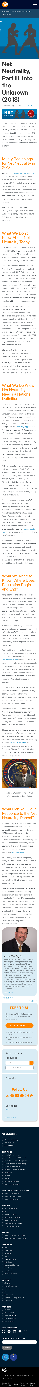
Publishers (7, 1175)
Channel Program (10, 1318)
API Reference (9, 1143)
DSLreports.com (18, 852)
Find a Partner (9, 1313)
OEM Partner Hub (10, 1316)
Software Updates (10, 1214)
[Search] (32, 1063)
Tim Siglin (28, 106)
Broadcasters (8, 1172)
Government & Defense (12, 1166)
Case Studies (8, 1250)
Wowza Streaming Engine (12, 1196)
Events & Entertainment (12, 1181)
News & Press (9, 1295)
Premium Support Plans (12, 1217)
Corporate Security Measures (14, 1297)
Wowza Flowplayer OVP (12, 1193)
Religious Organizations (12, 1184)
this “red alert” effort (18, 743)
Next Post (33, 1001)
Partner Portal (9, 1321)
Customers (8, 1292)
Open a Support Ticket (12, 1226)
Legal (16, 1384)
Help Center (8, 1262)
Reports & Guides (10, 1259)
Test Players (8, 1271)
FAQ (5, 1211)
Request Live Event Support (13, 1223)
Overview (7, 1137)
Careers (7, 1289)
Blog (8, 11)
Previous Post (7, 998)
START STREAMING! (19, 1025)
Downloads (8, 1268)
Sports (6, 1178)
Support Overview (10, 1208)
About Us (7, 1283)
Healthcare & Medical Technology (15, 1163)
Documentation (9, 1146)
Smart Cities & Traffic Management (15, 1161)
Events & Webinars (10, 1286)
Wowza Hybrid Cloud (11, 1199)
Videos (6, 1256)
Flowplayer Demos (10, 1274)
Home (4, 11)
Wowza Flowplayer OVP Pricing (14, 1235)
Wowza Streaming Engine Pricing (15, 1238)
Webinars (7, 1253)
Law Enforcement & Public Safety (15, 1158)
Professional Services (11, 1265)
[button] (8, 993)
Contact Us (8, 1300)
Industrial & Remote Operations (14, 1169)
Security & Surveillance (12, 1155)
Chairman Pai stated (10, 660)
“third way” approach (24, 427)
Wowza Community (10, 1220)
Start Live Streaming (11, 1140)
